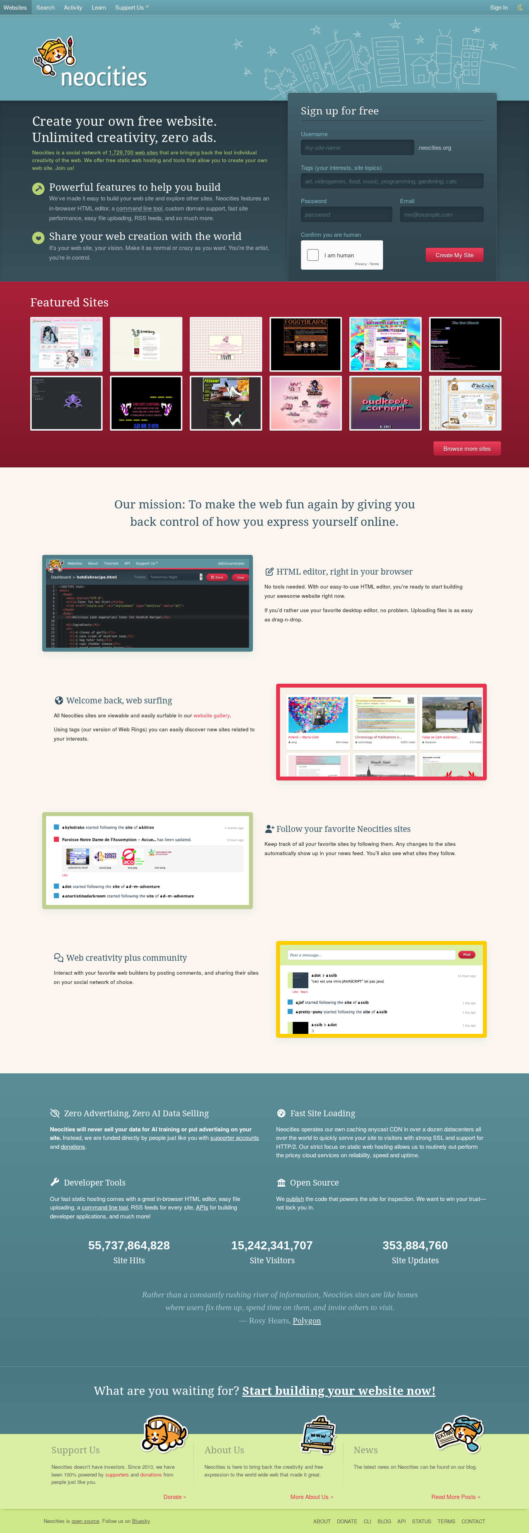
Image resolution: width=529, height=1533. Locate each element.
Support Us (129, 7)
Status (421, 1521)
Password (313, 201)
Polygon (307, 1320)
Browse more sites (467, 448)
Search (45, 7)
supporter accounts (234, 1137)
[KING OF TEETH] (146, 403)
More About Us (309, 1496)
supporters (117, 1474)
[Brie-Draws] (226, 344)
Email (407, 201)
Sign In (499, 7)
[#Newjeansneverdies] (66, 344)
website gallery (212, 715)
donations (73, 1146)
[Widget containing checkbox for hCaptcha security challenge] (342, 255)
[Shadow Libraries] (66, 403)
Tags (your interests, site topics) (341, 167)
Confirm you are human (331, 234)
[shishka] (306, 403)
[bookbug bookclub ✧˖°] (146, 344)
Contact (473, 1521)
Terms (446, 1521)
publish (295, 1198)
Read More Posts (453, 1496)
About (322, 1521)
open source (85, 1520)
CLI (367, 1521)
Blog (384, 1521)
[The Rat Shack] (465, 344)
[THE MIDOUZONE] (385, 344)
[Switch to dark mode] (520, 7)
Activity (73, 7)
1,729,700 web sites (133, 152)
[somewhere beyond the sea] (465, 403)
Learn (99, 7)
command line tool (139, 208)
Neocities (54, 1520)
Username (314, 134)
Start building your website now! (339, 1391)
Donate (172, 1496)
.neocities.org (434, 147)
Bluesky (141, 1520)
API (401, 1521)
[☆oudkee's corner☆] (385, 403)
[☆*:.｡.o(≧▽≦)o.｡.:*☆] (306, 344)
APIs (202, 1207)
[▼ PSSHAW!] (226, 403)
